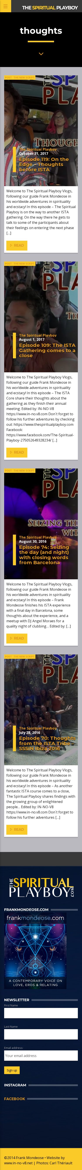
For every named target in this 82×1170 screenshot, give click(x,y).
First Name (11, 1005)
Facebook (14, 1099)
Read (18, 245)
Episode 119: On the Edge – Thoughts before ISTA (44, 164)
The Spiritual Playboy (37, 149)
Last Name (11, 1027)
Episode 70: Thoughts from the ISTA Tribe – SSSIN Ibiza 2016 (47, 743)
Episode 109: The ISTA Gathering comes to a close (47, 350)
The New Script (24, 77)
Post (8, 77)
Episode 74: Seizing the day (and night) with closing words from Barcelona (44, 555)
